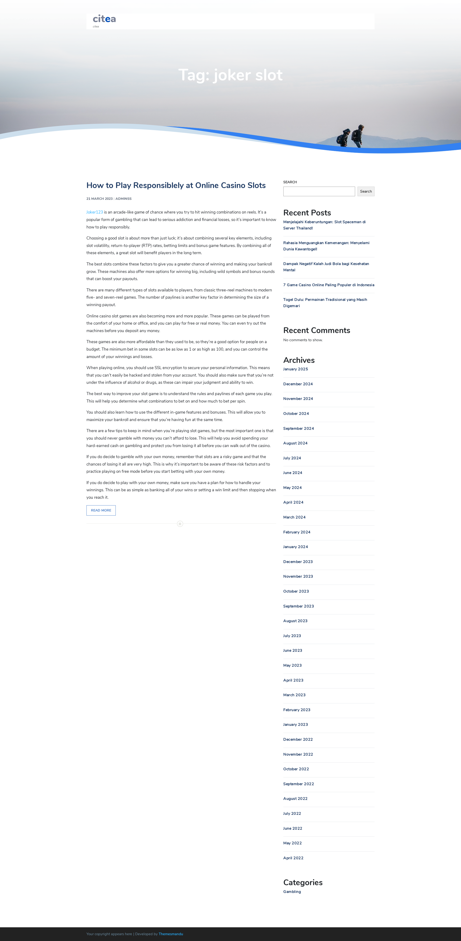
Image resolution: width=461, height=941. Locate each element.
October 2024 (296, 413)
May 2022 (292, 843)
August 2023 (295, 621)
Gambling (292, 891)
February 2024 (297, 532)
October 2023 (296, 591)
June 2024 (293, 472)
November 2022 (298, 754)
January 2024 (295, 546)
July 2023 (292, 635)
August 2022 (295, 798)
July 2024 (292, 458)
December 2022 (298, 739)
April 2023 (293, 680)
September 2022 (298, 784)
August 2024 (295, 443)
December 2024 (298, 384)
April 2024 (293, 502)
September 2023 (298, 606)
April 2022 (293, 858)
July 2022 (292, 813)
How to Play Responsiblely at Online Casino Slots (176, 185)
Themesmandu (171, 934)
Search (290, 182)
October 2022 (296, 769)
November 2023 (298, 576)
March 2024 (294, 517)
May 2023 (292, 665)
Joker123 (94, 212)
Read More (101, 510)
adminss (123, 198)
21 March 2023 (99, 198)
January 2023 (295, 724)
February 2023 (297, 710)
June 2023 (293, 650)
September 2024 (298, 428)
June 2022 (293, 828)
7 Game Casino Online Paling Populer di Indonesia (328, 285)
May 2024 (292, 487)
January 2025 (295, 369)
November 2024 (298, 398)
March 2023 (294, 695)
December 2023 (298, 561)
